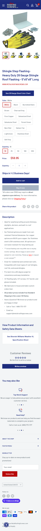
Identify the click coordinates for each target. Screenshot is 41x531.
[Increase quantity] (25, 165)
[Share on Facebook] (24, 206)
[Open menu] (3, 5)
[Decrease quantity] (13, 165)
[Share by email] (37, 206)
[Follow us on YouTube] (12, 496)
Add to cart (20, 180)
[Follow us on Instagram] (8, 496)
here (30, 255)
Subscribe (10, 474)
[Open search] (28, 5)
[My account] (32, 5)
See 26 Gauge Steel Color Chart (18, 93)
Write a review (20, 366)
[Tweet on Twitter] (32, 206)
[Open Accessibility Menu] (6, 524)
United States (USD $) (11, 485)
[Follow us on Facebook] (3, 496)
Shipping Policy (20, 199)
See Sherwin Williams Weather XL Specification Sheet (20, 338)
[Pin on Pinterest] (28, 206)
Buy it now (20, 188)
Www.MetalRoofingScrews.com (15, 84)
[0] (36, 5)
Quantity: (5, 166)
